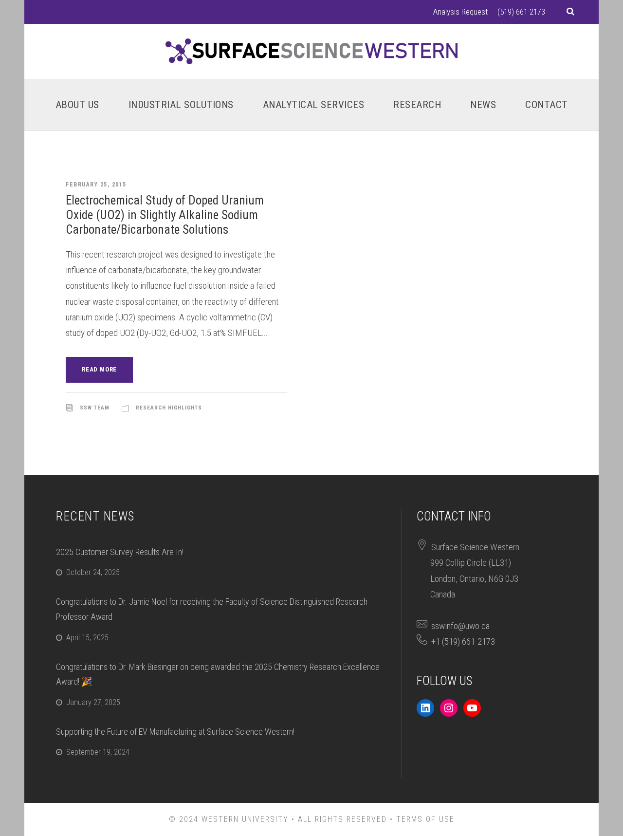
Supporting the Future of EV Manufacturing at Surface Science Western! (175, 731)
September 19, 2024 (97, 752)
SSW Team (95, 408)
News (483, 105)
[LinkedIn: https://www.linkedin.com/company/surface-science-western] (425, 708)
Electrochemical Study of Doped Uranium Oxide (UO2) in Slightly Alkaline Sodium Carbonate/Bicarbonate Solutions (165, 215)
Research (417, 105)
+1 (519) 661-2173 (463, 641)
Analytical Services (314, 105)
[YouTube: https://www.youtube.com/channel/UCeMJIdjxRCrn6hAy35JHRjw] (472, 708)
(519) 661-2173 (521, 12)
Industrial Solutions (181, 105)
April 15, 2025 (87, 637)
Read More (99, 369)
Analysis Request (460, 12)
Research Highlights (169, 408)
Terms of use (425, 819)
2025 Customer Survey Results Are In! (119, 552)
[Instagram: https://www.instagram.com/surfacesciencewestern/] (449, 708)
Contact (546, 105)
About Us (77, 105)
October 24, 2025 (93, 572)
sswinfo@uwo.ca (460, 626)
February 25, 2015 (96, 184)
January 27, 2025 (93, 702)
